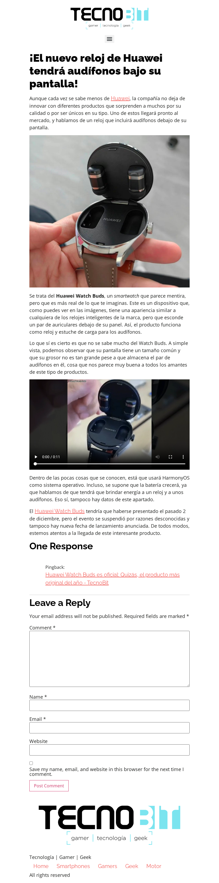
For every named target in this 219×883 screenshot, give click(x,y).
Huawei (120, 98)
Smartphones (73, 866)
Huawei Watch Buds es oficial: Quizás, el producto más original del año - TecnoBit (112, 578)
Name (38, 696)
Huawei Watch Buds (60, 511)
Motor (153, 866)
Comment (42, 627)
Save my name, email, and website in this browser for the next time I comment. (106, 771)
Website (38, 741)
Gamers (107, 866)
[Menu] (109, 39)
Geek (131, 866)
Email (37, 719)
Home (41, 866)
